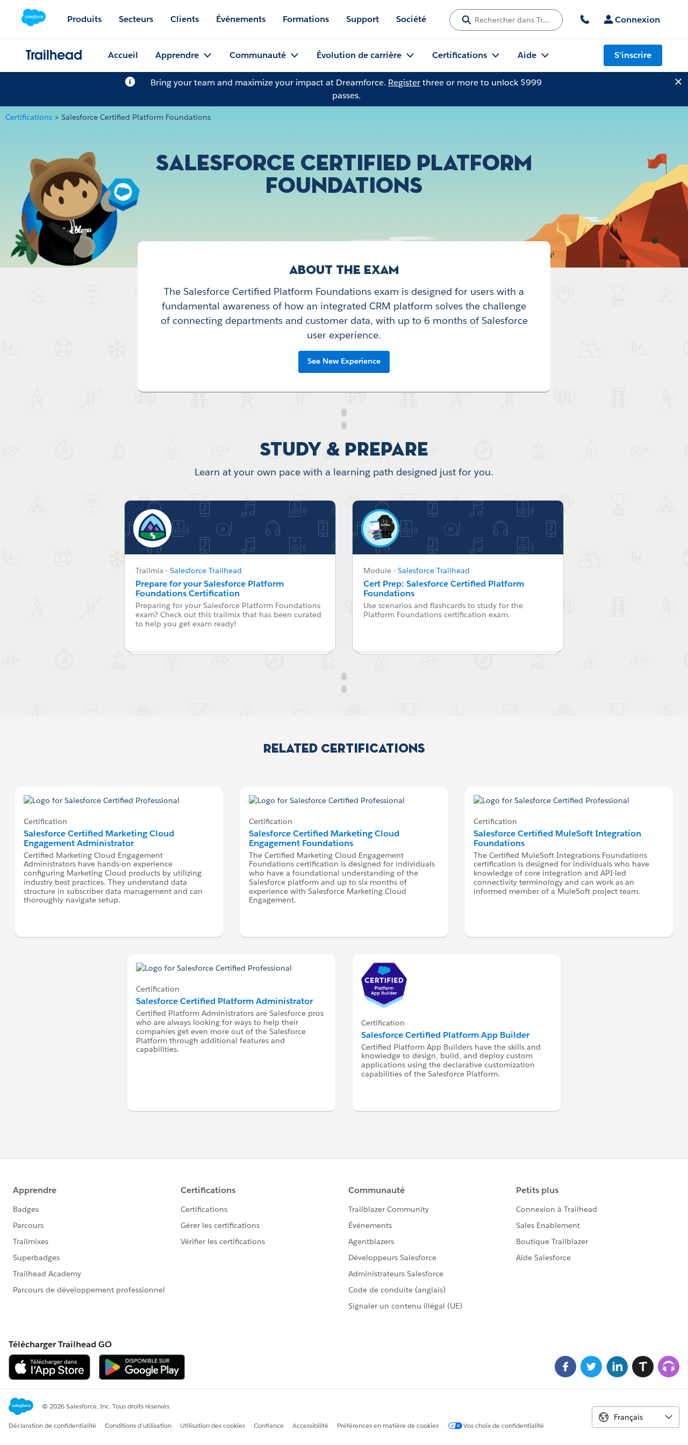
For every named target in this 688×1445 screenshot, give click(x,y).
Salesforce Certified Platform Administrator (224, 1001)
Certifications (28, 117)
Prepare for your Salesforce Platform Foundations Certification (209, 588)
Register (404, 82)
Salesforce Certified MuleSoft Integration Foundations (557, 838)
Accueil (123, 55)
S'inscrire (632, 55)
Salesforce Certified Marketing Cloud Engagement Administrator (99, 838)
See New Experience (344, 361)
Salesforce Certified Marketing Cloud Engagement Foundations (324, 838)
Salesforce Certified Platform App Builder (445, 1035)
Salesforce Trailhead (206, 570)
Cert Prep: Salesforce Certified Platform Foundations (443, 588)
